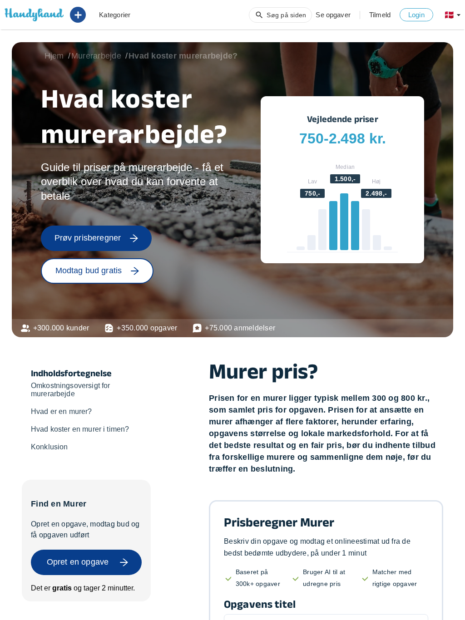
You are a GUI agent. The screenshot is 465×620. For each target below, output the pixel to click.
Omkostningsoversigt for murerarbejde (70, 390)
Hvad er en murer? (61, 411)
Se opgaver (333, 14)
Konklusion (49, 447)
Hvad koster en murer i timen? (80, 429)
